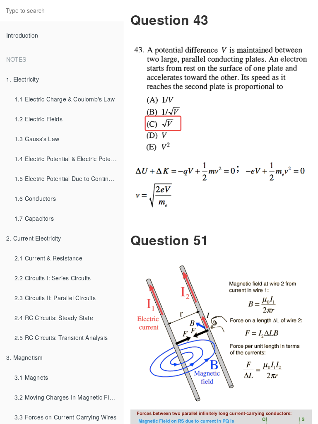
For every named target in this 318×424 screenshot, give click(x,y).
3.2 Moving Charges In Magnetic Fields (67, 397)
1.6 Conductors (35, 198)
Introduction (22, 35)
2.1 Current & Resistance (48, 258)
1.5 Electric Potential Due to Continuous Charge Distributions (69, 178)
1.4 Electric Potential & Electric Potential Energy (69, 158)
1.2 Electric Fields (38, 119)
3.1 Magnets (31, 377)
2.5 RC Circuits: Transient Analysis (61, 337)
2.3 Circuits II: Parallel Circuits (55, 298)
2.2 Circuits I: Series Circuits (52, 278)
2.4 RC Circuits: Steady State (53, 317)
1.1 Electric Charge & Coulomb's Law (64, 99)
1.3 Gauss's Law (36, 139)
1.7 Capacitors (34, 218)
